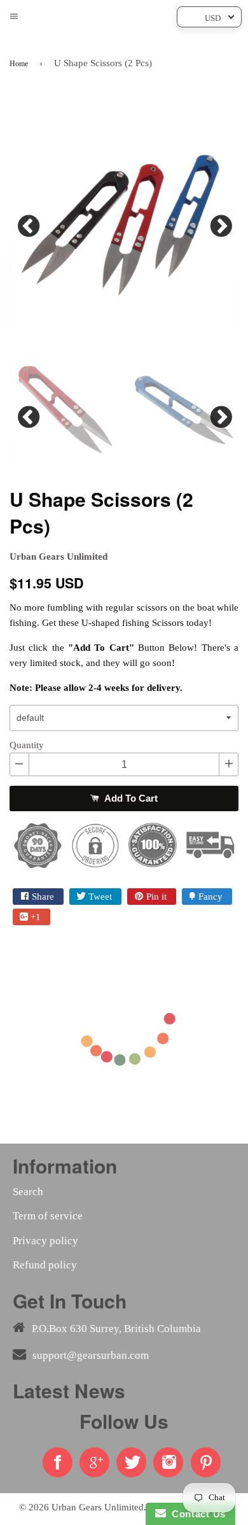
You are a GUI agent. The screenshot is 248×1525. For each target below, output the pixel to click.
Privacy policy (45, 1241)
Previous (28, 223)
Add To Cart (130, 798)
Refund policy (45, 1265)
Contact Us (196, 1513)
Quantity (27, 745)
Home (19, 63)
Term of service (48, 1216)
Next (219, 223)
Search (28, 1192)
